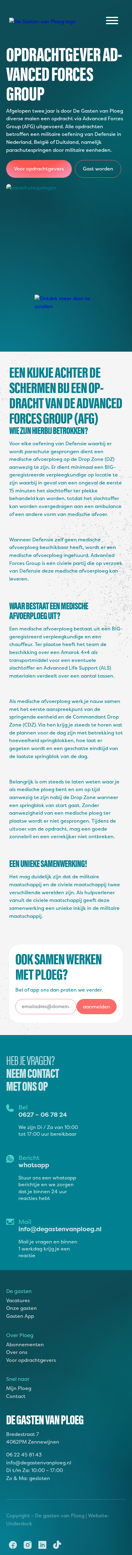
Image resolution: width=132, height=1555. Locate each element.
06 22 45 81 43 (24, 1454)
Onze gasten (21, 1308)
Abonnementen (25, 1344)
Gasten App (20, 1316)
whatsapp (33, 1165)
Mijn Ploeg (18, 1388)
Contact (15, 1396)
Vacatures (18, 1300)
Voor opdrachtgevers (39, 168)
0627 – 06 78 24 (42, 1114)
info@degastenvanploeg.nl (60, 1229)
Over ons (16, 1352)
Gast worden (98, 168)
